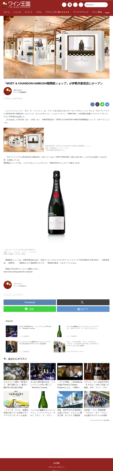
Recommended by (97, 420)
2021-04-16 (17, 90)
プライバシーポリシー (56, 467)
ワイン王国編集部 (19, 92)
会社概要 (56, 463)
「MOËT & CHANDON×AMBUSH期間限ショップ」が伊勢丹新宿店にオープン (53, 83)
